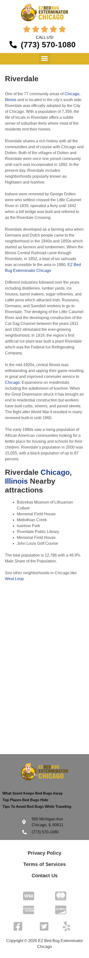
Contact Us (45, 875)
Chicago (12, 382)
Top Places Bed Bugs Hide (25, 800)
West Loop (14, 579)
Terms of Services (44, 864)
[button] (44, 58)
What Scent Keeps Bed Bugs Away (32, 793)
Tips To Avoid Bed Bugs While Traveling (36, 806)
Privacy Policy (44, 853)
